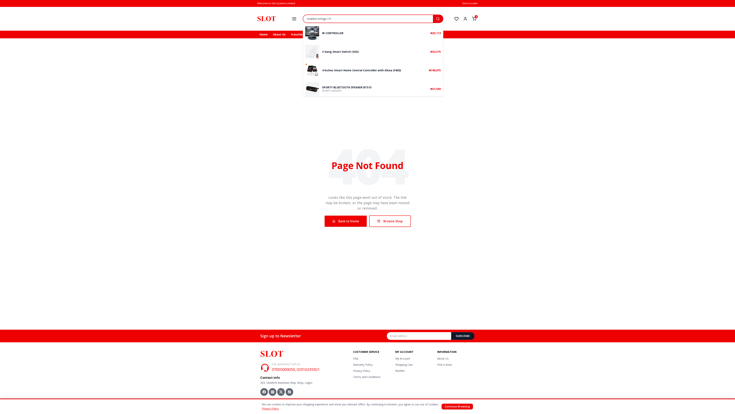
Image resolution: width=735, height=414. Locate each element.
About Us (279, 34)
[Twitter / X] (281, 392)
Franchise (297, 34)
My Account (402, 358)
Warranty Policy (362, 364)
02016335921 (308, 369)
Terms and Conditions (367, 377)
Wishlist (400, 371)
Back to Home (348, 221)
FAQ (356, 358)
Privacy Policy (361, 371)
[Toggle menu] (294, 18)
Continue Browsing (457, 406)
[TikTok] (289, 392)
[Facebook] (264, 392)
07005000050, (284, 369)
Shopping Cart (404, 364)
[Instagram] (272, 392)
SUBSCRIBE (463, 336)
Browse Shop (393, 221)
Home (264, 34)
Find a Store (444, 364)
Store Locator (470, 3)
